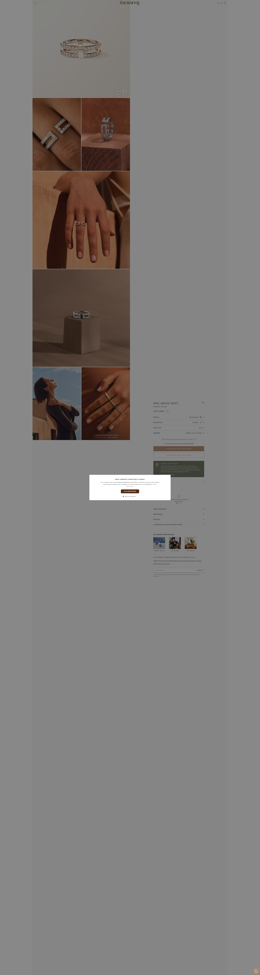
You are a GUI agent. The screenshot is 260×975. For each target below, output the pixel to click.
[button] (130, 496)
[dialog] (130, 487)
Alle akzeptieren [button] (130, 491)
